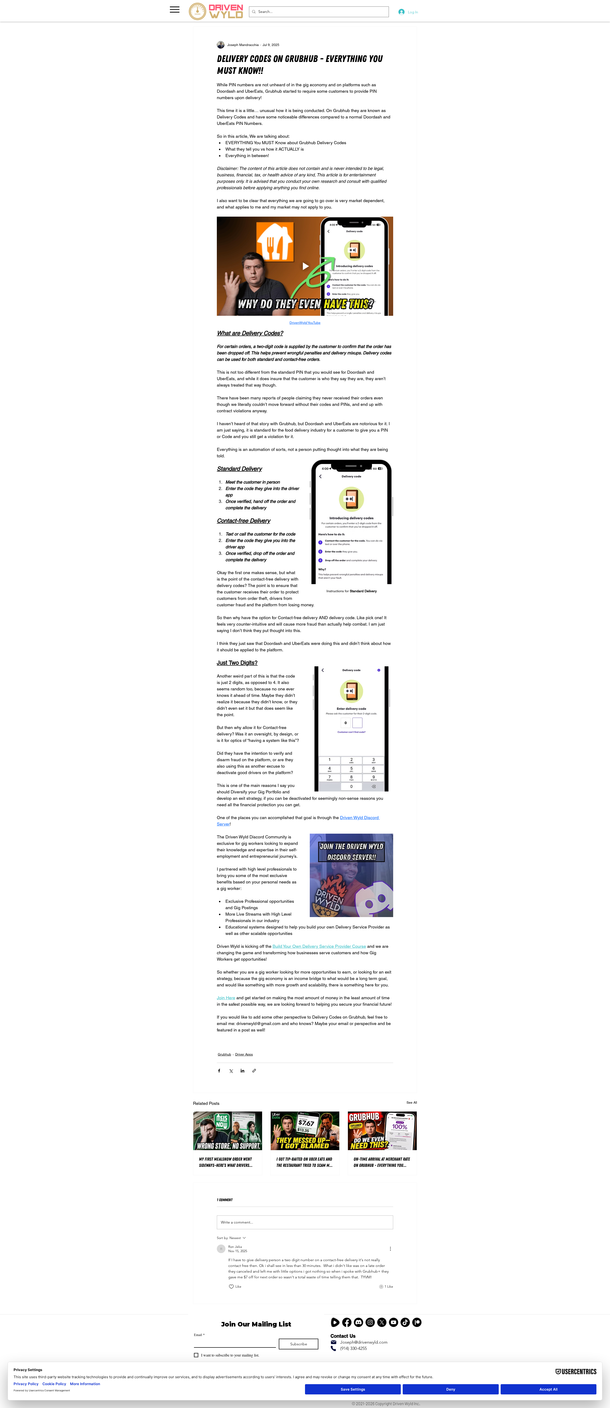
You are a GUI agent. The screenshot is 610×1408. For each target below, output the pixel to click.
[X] (381, 1322)
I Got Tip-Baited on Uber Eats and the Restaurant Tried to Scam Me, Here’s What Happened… (304, 1162)
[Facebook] (346, 1322)
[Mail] (333, 1342)
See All (412, 1102)
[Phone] (333, 1348)
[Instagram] (370, 1322)
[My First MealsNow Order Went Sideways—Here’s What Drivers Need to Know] (227, 1131)
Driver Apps (244, 1054)
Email (199, 1335)
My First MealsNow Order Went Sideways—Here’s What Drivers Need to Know (225, 1162)
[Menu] (174, 9)
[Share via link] (254, 1070)
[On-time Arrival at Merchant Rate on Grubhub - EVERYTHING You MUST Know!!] (382, 1131)
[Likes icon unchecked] (231, 1287)
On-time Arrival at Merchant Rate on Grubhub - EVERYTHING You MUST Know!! (382, 1162)
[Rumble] (335, 1322)
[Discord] (358, 1322)
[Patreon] (417, 1322)
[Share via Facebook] (219, 1070)
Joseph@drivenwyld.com (363, 1342)
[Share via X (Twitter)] (231, 1070)
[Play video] (305, 266)
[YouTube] (393, 1322)
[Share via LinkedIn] (242, 1070)
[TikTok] (405, 1322)
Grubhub (224, 1054)
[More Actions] (390, 1249)
